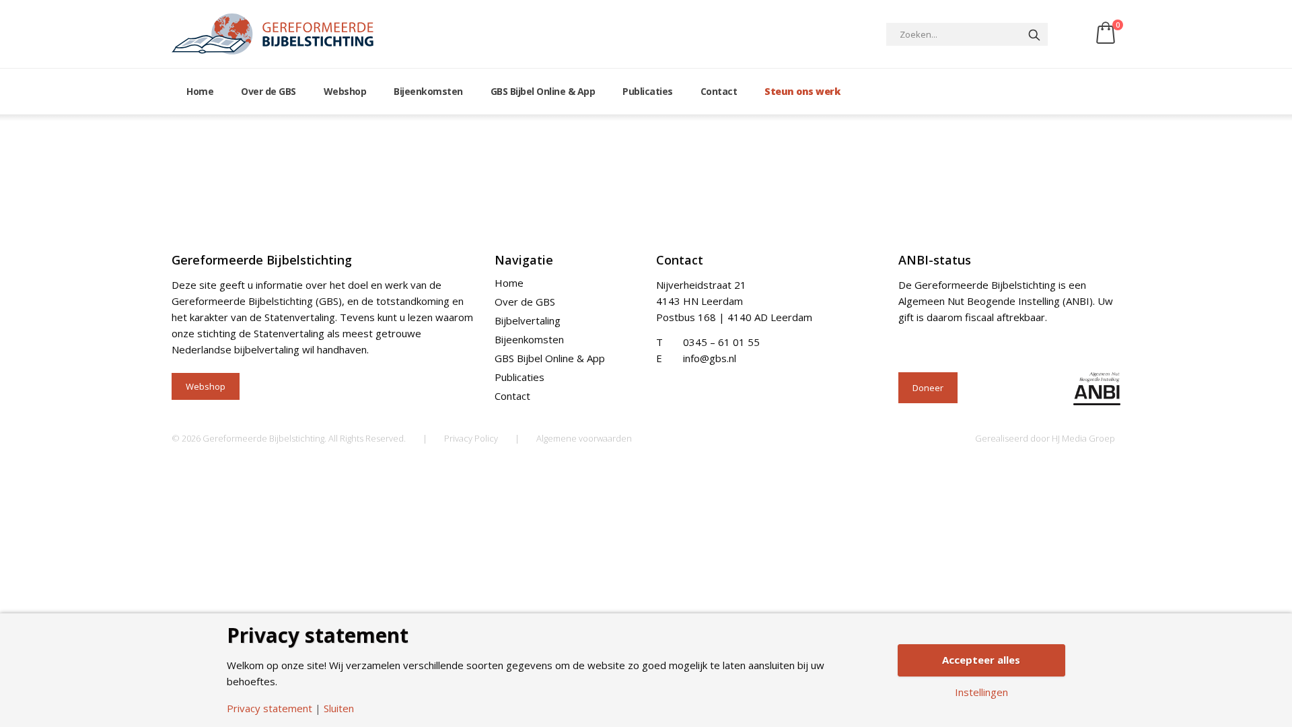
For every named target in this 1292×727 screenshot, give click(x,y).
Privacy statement (269, 708)
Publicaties (647, 91)
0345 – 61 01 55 (721, 342)
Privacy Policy (471, 438)
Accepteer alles (981, 659)
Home (199, 91)
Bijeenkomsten (428, 91)
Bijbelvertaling (528, 320)
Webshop (345, 91)
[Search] (1034, 34)
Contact (719, 91)
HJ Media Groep (1083, 438)
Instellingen (981, 692)
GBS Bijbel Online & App (543, 91)
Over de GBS (268, 91)
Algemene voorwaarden (584, 438)
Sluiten (339, 708)
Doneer (927, 388)
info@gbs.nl (709, 358)
